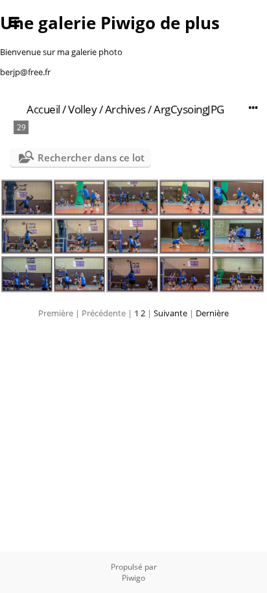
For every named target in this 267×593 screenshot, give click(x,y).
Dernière (212, 313)
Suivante (170, 313)
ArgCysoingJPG (189, 109)
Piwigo (133, 577)
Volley (82, 109)
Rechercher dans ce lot (91, 157)
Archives (125, 109)
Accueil (43, 109)
